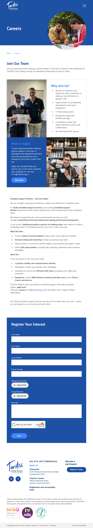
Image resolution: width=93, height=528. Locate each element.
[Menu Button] (84, 5)
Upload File (21, 385)
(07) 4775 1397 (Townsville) (43, 461)
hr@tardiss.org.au (21, 174)
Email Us (33, 465)
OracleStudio (81, 525)
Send (19, 436)
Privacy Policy (43, 525)
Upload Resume (17, 392)
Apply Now (19, 180)
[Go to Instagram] (11, 478)
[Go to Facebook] (18, 478)
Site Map (53, 525)
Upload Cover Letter (19, 381)
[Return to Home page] (46, 5)
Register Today (76, 469)
